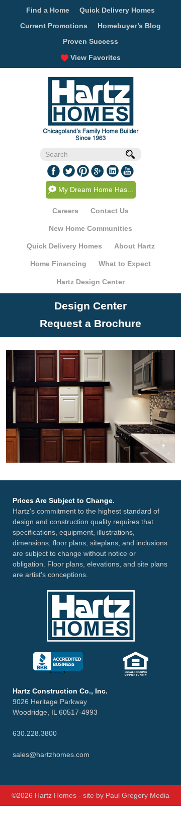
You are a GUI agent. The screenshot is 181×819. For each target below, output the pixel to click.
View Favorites (94, 57)
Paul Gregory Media (137, 795)
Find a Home (47, 10)
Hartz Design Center (90, 282)
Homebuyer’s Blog (129, 26)
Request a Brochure (90, 323)
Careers (65, 211)
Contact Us (109, 211)
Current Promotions (53, 26)
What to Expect (125, 264)
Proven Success (90, 41)
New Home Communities (90, 228)
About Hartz (134, 246)
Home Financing (58, 264)
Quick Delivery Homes (117, 10)
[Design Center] (90, 406)
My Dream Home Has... (95, 189)
